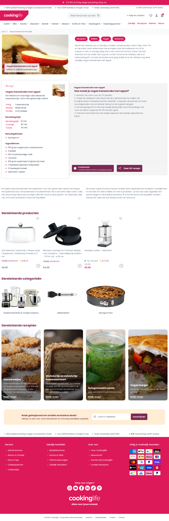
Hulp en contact (137, 15)
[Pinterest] (99, 488)
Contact (121, 517)
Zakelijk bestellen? (58, 464)
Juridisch (88, 517)
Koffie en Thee (78, 24)
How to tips (13, 460)
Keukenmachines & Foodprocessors (21, 312)
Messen (65, 24)
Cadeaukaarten (15, 464)
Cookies (112, 517)
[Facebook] (81, 488)
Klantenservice (15, 450)
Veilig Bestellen (100, 517)
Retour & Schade (16, 455)
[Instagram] (69, 488)
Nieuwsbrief (96, 455)
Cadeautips (13, 469)
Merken (152, 23)
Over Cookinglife (99, 450)
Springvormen (106, 312)
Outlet (7, 24)
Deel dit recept (132, 168)
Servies (23, 24)
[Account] (156, 15)
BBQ (15, 24)
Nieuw (161, 23)
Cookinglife (54, 517)
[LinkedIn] (87, 488)
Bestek (45, 24)
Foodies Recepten (100, 464)
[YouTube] (75, 488)
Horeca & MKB (56, 455)
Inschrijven (139, 416)
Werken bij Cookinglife (101, 460)
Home (3, 32)
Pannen (55, 24)
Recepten (142, 23)
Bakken (94, 39)
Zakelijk (131, 23)
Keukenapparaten (112, 24)
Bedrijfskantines (57, 450)
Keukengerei (94, 24)
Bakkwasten (63, 312)
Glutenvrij (118, 39)
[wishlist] (151, 15)
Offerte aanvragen (58, 460)
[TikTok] (93, 488)
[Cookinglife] (13, 15)
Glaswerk (34, 24)
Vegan (106, 39)
